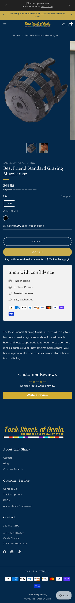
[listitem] (37, 5)
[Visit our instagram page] (12, 552)
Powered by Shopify (37, 594)
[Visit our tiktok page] (19, 552)
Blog (6, 463)
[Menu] (5, 24)
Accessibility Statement (17, 506)
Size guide (66, 196)
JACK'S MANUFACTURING (19, 162)
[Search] (64, 24)
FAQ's (6, 500)
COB (9, 203)
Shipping (7, 189)
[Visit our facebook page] (4, 552)
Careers (7, 457)
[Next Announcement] (69, 5)
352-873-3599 (11, 525)
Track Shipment (12, 494)
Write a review (37, 395)
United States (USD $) (35, 571)
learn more (46, 6)
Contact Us (10, 488)
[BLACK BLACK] (6, 218)
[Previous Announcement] (6, 5)
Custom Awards (13, 469)
